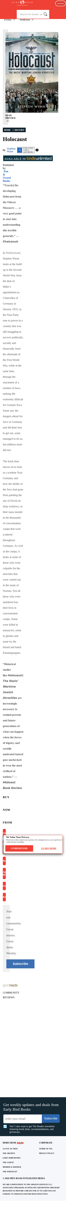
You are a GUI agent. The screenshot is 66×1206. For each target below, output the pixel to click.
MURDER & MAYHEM (12, 1167)
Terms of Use (45, 1149)
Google (4, 886)
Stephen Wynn (11, 150)
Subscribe (60, 3)
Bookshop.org (4, 861)
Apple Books (4, 873)
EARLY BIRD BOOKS (12, 1158)
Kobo (4, 897)
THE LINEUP (8, 1162)
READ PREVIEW (10, 116)
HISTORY (19, 130)
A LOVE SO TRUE (10, 1149)
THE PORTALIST (10, 1172)
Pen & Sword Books (7, 176)
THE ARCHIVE (9, 1153)
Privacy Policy (46, 1153)
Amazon (4, 833)
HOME (7, 130)
